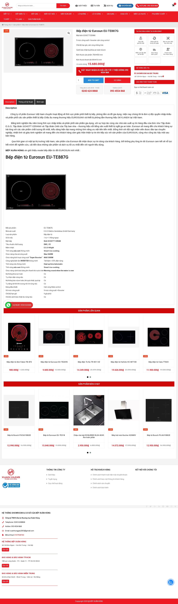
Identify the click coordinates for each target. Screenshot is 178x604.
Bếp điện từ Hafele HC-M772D (124, 362)
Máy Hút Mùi (49, 14)
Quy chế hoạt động (55, 483)
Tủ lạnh (18, 19)
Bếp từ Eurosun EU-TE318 (54, 435)
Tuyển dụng (52, 479)
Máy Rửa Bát (66, 14)
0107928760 (19, 535)
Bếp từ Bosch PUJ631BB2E (158, 435)
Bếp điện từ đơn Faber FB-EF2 (19, 362)
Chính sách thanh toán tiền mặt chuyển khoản (110, 475)
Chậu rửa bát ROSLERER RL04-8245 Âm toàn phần (89, 436)
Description (9, 102)
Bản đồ (5, 550)
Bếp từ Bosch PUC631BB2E (19, 435)
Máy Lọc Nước (140, 14)
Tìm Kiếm (63, 6)
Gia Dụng (110, 14)
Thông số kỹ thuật (25, 102)
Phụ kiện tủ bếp (158, 14)
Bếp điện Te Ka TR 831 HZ (89, 362)
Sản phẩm (16, 25)
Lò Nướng (82, 14)
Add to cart (93, 80)
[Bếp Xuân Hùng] (7, 6)
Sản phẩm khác (34, 19)
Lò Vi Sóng (96, 14)
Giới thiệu (82, 6)
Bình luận (40, 102)
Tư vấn (97, 6)
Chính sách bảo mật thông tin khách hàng (108, 479)
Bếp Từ (6, 14)
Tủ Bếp (6, 19)
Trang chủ (7, 25)
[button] (87, 377)
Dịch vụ (110, 6)
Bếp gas (34, 14)
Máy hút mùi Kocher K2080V (124, 435)
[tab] (10, 102)
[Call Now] (8, 305)
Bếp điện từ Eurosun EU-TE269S (54, 362)
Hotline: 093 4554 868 (148, 6)
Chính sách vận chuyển (101, 483)
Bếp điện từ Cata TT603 (159, 362)
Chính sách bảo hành (100, 488)
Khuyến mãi (127, 6)
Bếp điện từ (20, 14)
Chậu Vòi (124, 14)
